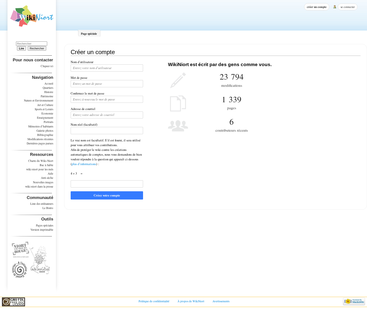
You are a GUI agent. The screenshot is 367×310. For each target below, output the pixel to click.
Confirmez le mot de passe (87, 93)
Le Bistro (47, 208)
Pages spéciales (44, 225)
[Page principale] (32, 17)
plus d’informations (84, 164)
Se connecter (348, 7)
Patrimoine (47, 96)
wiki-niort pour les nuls (39, 169)
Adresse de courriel (83, 109)
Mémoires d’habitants (40, 126)
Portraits (48, 122)
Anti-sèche (47, 178)
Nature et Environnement (38, 100)
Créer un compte (317, 7)
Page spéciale (89, 33)
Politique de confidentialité (154, 301)
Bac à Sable (46, 165)
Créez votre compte (107, 195)
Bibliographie (45, 135)
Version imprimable (41, 229)
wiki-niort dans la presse (39, 186)
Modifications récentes (40, 139)
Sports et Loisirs (44, 109)
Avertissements (220, 301)
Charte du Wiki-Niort (40, 161)
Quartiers (48, 88)
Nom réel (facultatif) (84, 124)
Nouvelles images (43, 182)
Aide (50, 173)
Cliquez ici (47, 66)
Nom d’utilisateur (82, 62)
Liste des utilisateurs (41, 204)
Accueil (48, 83)
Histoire (48, 92)
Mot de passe (79, 78)
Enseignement (45, 117)
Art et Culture (45, 105)
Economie (47, 113)
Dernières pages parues (40, 143)
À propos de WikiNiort (191, 301)
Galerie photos (44, 130)
